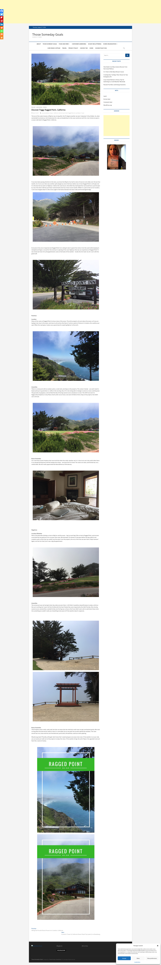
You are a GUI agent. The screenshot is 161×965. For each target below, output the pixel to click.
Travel (64, 48)
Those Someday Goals (47, 34)
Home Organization (109, 44)
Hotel (66, 113)
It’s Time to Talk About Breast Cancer (113, 72)
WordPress (58, 959)
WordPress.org (107, 105)
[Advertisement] (50, 11)
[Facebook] (1, 11)
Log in (105, 96)
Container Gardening (79, 44)
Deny (138, 958)
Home (91, 48)
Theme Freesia (52, 959)
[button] (157, 946)
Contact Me (84, 48)
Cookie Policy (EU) (101, 48)
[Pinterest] (1, 21)
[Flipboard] (1, 17)
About (39, 44)
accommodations (46, 113)
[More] (1, 37)
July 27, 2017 (35, 113)
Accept (124, 958)
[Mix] (1, 34)
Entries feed (106, 99)
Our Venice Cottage (54, 48)
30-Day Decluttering (94, 44)
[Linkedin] (1, 24)
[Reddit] (1, 27)
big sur (51, 113)
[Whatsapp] (1, 31)
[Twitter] (1, 14)
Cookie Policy (137, 962)
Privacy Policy (73, 48)
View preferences (152, 958)
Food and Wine (64, 44)
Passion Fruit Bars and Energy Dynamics (114, 84)
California (39, 107)
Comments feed (107, 102)
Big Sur (33, 107)
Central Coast (62, 113)
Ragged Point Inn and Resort (74, 113)
